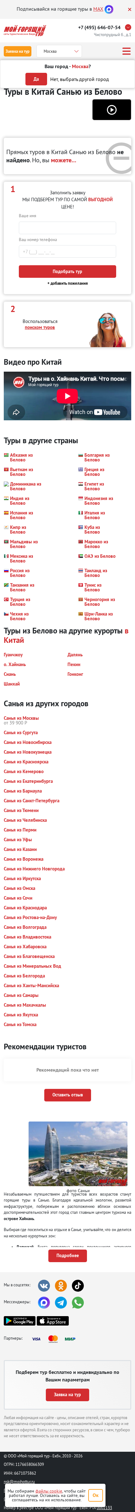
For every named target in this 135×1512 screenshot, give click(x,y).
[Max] (109, 9)
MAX (98, 9)
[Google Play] (19, 1321)
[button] (111, 109)
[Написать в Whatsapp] (78, 1303)
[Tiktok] (78, 1286)
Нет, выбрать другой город (79, 79)
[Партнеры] (55, 1339)
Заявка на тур (18, 51)
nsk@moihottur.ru (19, 1481)
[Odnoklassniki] (61, 1286)
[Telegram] (61, 1303)
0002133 (104, 1507)
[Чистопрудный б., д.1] (129, 27)
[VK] (44, 1286)
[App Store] (52, 1321)
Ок (96, 1495)
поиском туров (40, 327)
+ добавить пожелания (67, 283)
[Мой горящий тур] (25, 30)
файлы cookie (48, 1491)
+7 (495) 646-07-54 (99, 27)
